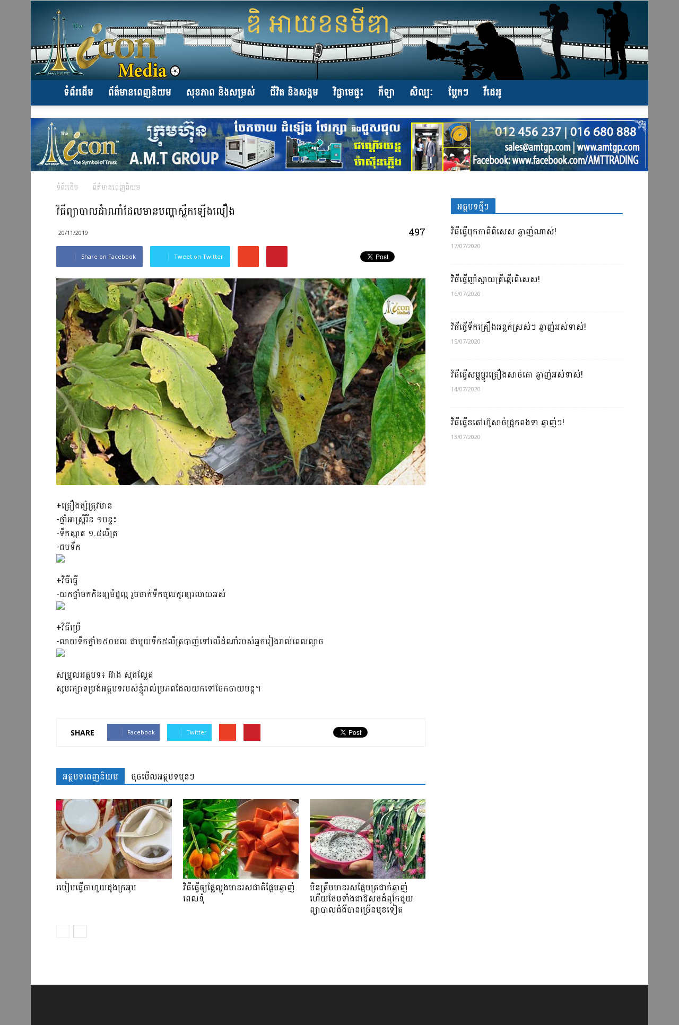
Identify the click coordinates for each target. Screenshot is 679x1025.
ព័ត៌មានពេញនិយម (139, 92)
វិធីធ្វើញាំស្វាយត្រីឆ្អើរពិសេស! (495, 279)
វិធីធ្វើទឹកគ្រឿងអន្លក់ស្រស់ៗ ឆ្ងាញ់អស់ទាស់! (518, 327)
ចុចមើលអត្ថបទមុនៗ (163, 776)
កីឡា (386, 92)
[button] (610, 93)
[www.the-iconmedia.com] (339, 40)
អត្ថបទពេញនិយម (90, 776)
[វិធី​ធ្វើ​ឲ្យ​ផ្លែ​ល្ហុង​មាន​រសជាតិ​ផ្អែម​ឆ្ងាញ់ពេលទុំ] (241, 839)
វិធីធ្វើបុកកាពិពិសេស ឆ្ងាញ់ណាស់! (503, 231)
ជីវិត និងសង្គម (294, 92)
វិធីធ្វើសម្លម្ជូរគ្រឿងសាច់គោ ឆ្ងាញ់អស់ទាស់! (517, 374)
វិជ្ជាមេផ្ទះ (348, 92)
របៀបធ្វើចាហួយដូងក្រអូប (96, 887)
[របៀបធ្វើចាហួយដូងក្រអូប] (114, 839)
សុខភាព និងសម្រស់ (220, 92)
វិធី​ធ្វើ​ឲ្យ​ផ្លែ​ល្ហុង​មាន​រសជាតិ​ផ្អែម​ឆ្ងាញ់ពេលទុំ (239, 893)
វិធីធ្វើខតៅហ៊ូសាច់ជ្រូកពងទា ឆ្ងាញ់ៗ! (507, 422)
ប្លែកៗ (458, 92)
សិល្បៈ (421, 92)
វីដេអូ (492, 92)
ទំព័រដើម (78, 92)
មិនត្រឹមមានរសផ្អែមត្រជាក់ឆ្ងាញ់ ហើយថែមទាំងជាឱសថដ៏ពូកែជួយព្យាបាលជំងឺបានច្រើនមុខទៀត (361, 898)
